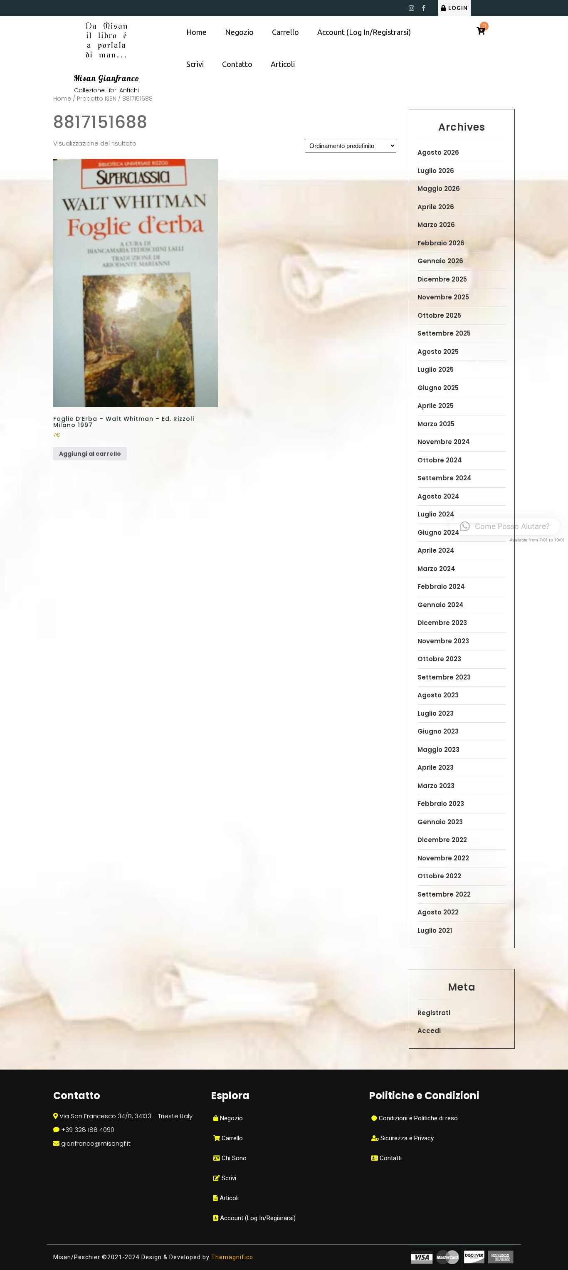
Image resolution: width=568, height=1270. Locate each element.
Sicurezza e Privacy (406, 1138)
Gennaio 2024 (440, 604)
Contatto (237, 64)
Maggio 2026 (438, 188)
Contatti (390, 1158)
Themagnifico (231, 1257)
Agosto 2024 (438, 496)
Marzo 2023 (435, 785)
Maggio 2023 (438, 749)
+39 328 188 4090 (87, 1129)
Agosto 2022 (438, 912)
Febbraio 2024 (441, 586)
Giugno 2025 (438, 387)
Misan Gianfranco (106, 78)
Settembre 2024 (444, 478)
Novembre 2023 (443, 641)
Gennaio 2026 (440, 261)
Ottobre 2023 (439, 659)
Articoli (283, 64)
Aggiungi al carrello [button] (90, 454)
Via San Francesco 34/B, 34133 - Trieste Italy (126, 1116)
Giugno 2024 (438, 532)
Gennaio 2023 (440, 822)
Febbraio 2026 (440, 243)
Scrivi (195, 64)
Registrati (433, 1012)
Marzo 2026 (436, 224)
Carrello (285, 32)
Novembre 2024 (443, 441)
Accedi (429, 1030)
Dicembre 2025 (442, 279)
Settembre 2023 (444, 677)
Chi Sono (233, 1158)
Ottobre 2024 (439, 460)
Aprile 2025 (435, 405)
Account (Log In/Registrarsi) (364, 32)
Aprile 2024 (435, 550)
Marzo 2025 (435, 424)
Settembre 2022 (444, 894)
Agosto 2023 (438, 695)
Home (196, 32)
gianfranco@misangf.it (96, 1143)
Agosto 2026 (438, 152)
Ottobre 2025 (439, 315)
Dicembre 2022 (442, 839)
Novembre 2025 (443, 297)
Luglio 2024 (435, 514)
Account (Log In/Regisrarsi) (257, 1218)
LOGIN (458, 8)
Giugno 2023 (438, 731)
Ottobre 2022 (439, 876)
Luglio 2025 (435, 369)
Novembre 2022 (443, 858)
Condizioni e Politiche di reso (417, 1118)
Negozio (239, 32)
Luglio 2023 (435, 713)
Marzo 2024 (436, 568)
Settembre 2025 (444, 333)
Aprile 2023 (435, 767)
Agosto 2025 (438, 351)
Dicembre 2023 (442, 622)
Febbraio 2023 (440, 803)
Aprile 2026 (435, 207)
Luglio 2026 (435, 170)
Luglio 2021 (434, 930)
